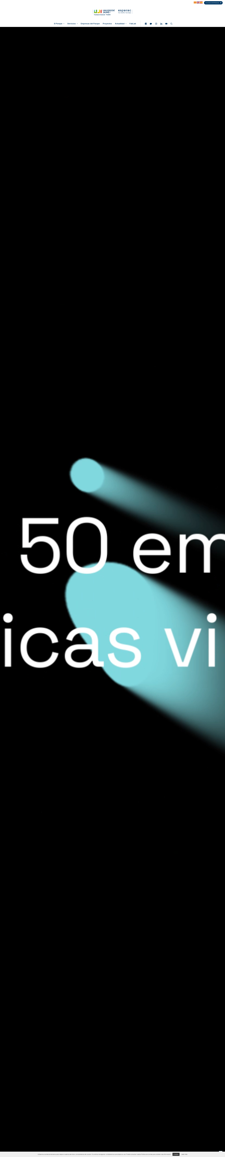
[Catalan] (195, 2)
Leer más (184, 1154)
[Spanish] (201, 2)
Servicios (71, 23)
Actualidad (119, 23)
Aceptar (176, 1154)
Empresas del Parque (90, 23)
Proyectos (107, 23)
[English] (198, 2)
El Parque (58, 23)
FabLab (132, 23)
